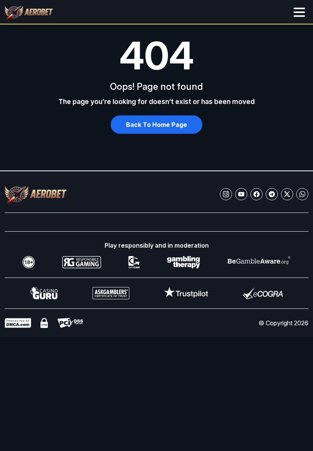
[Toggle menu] (299, 12)
